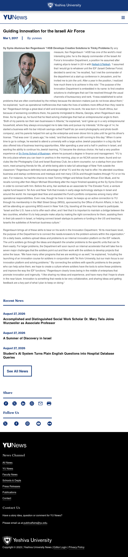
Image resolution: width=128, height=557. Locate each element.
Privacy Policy (76, 547)
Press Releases (11, 486)
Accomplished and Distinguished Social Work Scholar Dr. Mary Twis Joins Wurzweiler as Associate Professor (58, 321)
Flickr (49, 423)
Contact (6, 498)
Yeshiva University (64, 5)
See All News (17, 371)
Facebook (16, 423)
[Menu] (123, 17)
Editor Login (60, 547)
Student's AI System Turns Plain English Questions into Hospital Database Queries (58, 355)
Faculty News (9, 474)
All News (7, 462)
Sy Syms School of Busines (34, 153)
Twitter (5, 423)
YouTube (38, 423)
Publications (9, 492)
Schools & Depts (11, 480)
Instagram (27, 423)
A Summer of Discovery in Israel (27, 338)
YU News (7, 468)
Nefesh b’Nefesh (101, 64)
